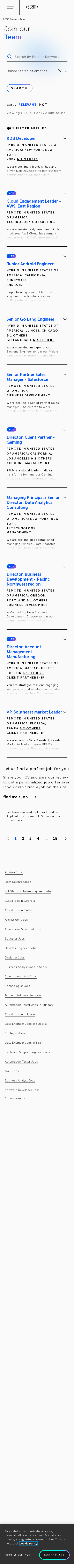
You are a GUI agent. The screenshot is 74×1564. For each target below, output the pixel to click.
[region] (37, 1544)
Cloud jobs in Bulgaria (20, 1014)
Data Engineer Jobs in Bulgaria (26, 1024)
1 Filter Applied (29, 128)
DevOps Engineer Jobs (20, 948)
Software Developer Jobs (22, 1090)
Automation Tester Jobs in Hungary (29, 1005)
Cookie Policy (28, 1543)
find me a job (15, 797)
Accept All (54, 1555)
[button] (11, 193)
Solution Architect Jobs (21, 976)
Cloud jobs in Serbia (18, 910)
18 (55, 838)
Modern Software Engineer (23, 995)
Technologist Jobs (17, 986)
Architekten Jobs (16, 919)
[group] (37, 157)
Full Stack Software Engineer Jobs (28, 891)
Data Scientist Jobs (18, 882)
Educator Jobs (15, 938)
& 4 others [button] (43, 340)
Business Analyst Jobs (20, 1080)
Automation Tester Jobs (21, 1061)
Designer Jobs (15, 957)
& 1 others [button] (27, 159)
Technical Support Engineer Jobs (27, 1052)
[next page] (64, 838)
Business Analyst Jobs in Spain (26, 967)
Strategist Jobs (15, 1033)
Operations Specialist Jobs (23, 929)
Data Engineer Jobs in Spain (24, 1042)
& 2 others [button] (41, 458)
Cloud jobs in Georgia (20, 901)
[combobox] (7, 71)
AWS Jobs (12, 1071)
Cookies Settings (17, 1555)
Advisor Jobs (14, 872)
